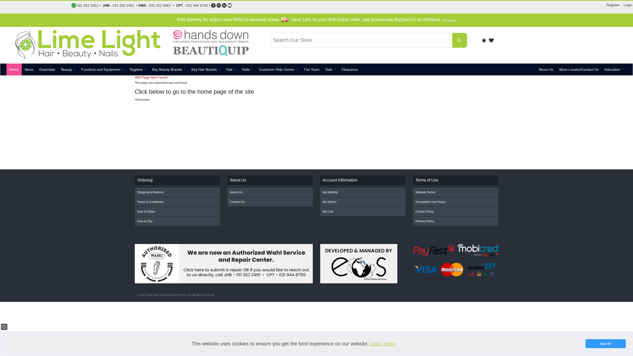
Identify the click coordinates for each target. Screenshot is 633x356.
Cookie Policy (424, 211)
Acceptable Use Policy (430, 202)
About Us (236, 192)
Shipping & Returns (150, 192)
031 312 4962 (160, 5)
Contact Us (237, 202)
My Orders (330, 202)
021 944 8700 (197, 5)
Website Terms (425, 192)
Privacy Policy (424, 221)
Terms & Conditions (150, 202)
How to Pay (145, 221)
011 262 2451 (123, 5)
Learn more (382, 343)
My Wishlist (330, 192)
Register (613, 5)
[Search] (459, 40)
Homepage (142, 99)
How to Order (146, 211)
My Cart (328, 211)
